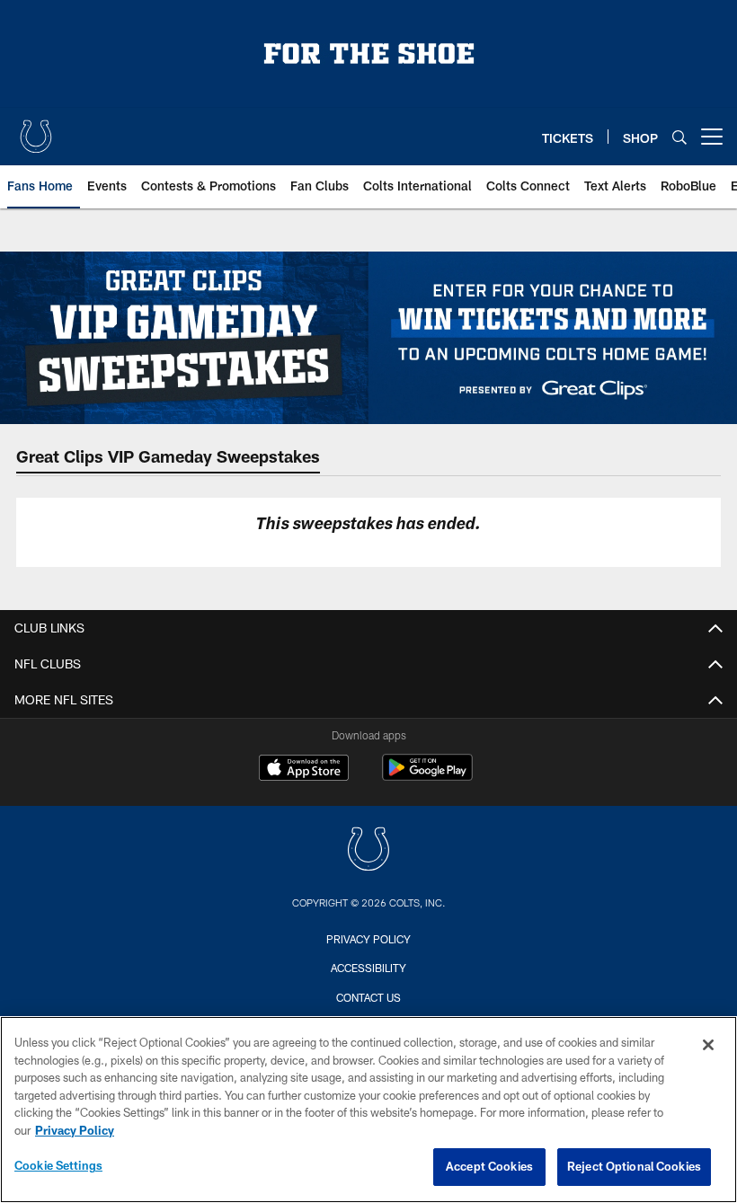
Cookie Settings (58, 1165)
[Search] (679, 137)
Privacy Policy (368, 939)
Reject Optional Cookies (634, 1166)
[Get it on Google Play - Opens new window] (427, 777)
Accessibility (368, 967)
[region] (368, 1109)
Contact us (368, 997)
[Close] (708, 1045)
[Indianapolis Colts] (368, 851)
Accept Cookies (489, 1166)
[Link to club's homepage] (36, 129)
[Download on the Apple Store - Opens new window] (303, 770)
